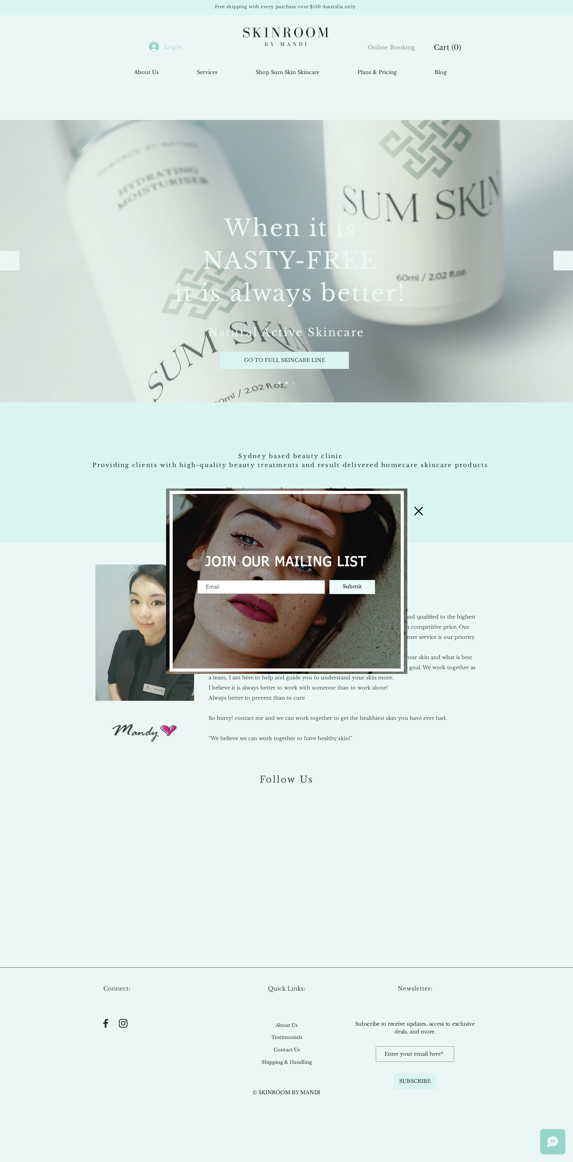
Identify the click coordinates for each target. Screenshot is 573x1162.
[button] (418, 511)
